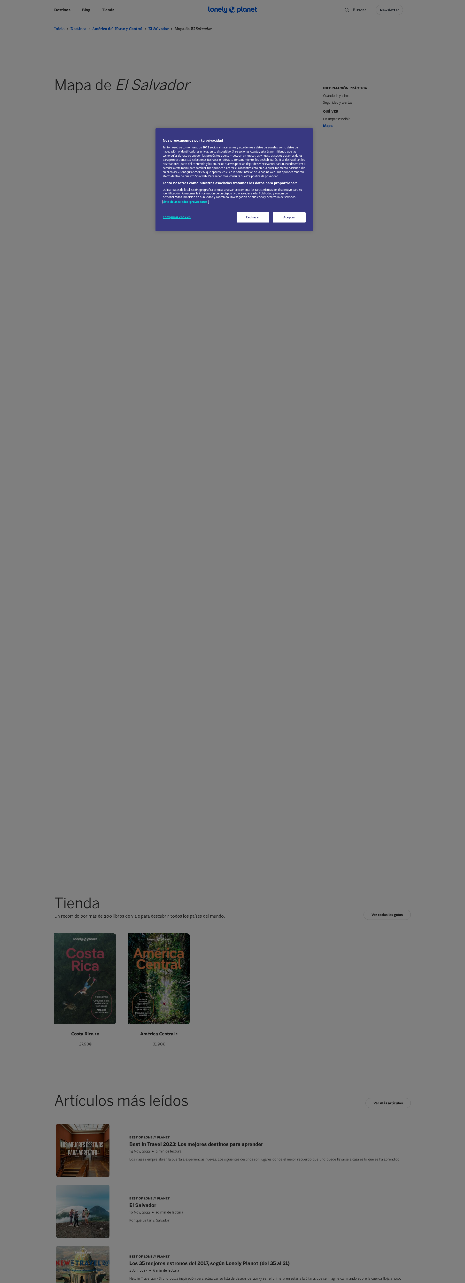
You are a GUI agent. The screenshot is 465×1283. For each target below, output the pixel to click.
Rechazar (253, 217)
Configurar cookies (177, 217)
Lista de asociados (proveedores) (186, 202)
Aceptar (289, 217)
